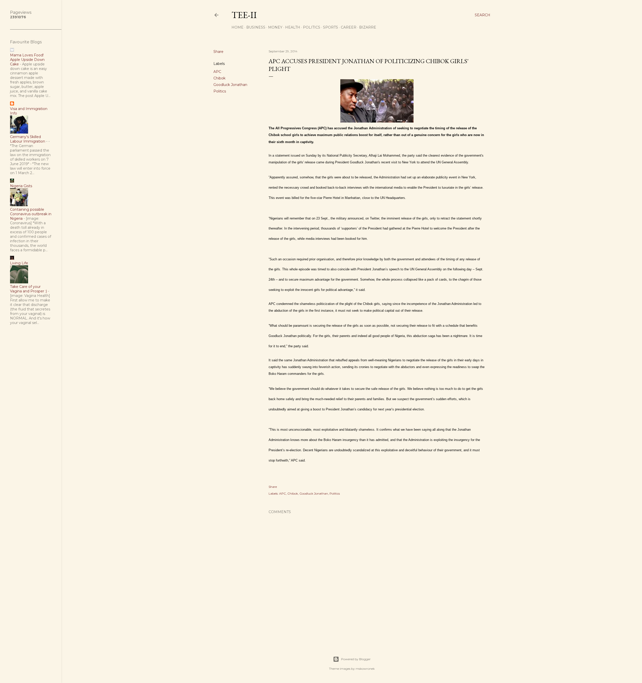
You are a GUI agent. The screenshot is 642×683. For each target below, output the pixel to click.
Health (292, 27)
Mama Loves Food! (27, 55)
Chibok (219, 78)
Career (348, 27)
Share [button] (218, 51)
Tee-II (244, 15)
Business (255, 27)
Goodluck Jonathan (230, 84)
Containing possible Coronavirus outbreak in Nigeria (30, 214)
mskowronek (365, 668)
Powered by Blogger (356, 659)
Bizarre (367, 27)
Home (237, 27)
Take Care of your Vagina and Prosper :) (28, 288)
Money (275, 27)
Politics (311, 27)
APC (217, 71)
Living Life (19, 263)
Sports (330, 27)
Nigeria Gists (21, 186)
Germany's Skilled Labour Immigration (27, 139)
